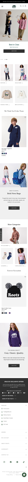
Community (4, 449)
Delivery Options (7, 415)
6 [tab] (14, 114)
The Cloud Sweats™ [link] (5, 245)
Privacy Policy (10, 474)
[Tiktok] (24, 462)
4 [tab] (12, 114)
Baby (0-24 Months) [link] (19, 104)
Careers (5, 421)
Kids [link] (6, 59)
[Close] (1, 229)
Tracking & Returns (7, 411)
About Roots (5, 443)
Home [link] (1, 59)
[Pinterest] (17, 462)
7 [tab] (16, 114)
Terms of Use (18, 474)
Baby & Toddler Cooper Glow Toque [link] (6, 309)
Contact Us (4, 454)
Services (3, 405)
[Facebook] (11, 462)
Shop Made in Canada (8, 418)
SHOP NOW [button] (14, 365)
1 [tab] (8, 114)
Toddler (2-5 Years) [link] (4, 104)
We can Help (5, 437)
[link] (14, 6)
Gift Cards (5, 424)
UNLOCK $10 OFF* (1, 235)
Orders (3, 432)
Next (26, 114)
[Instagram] (4, 462)
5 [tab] (13, 114)
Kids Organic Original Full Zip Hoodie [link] (7, 149)
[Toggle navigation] (2, 6)
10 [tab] (20, 114)
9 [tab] (18, 114)
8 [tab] (17, 114)
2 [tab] (9, 114)
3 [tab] (10, 114)
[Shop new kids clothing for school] (14, 25)
